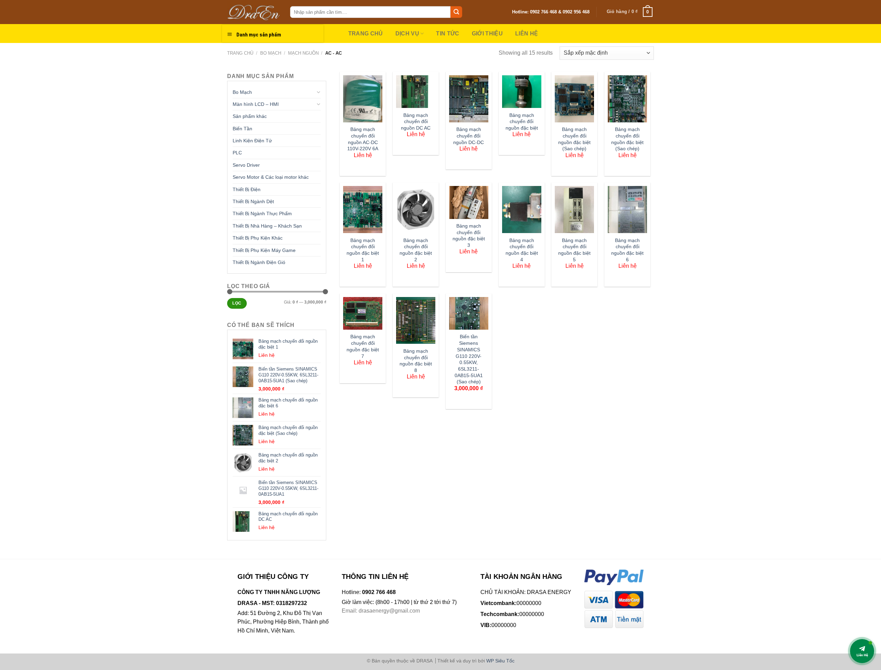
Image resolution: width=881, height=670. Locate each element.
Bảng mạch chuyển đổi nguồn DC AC (416, 121)
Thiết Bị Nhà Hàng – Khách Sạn (267, 226)
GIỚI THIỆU (487, 33)
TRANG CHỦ (365, 33)
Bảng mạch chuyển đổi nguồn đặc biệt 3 (469, 235)
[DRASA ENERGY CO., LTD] (253, 11)
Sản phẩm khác (250, 116)
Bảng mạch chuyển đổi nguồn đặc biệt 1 (363, 250)
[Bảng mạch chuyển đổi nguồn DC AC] (415, 91)
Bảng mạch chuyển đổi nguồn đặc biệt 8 (416, 360)
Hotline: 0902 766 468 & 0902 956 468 (551, 11)
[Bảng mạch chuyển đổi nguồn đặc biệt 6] (627, 209)
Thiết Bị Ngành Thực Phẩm (262, 213)
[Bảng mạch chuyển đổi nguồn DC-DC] (468, 98)
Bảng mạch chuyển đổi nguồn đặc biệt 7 (363, 346)
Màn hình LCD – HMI (256, 104)
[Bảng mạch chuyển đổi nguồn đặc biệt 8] (415, 320)
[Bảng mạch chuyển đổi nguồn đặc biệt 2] (415, 209)
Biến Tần (242, 128)
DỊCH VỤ (407, 33)
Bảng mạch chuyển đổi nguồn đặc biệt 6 (627, 250)
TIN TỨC (447, 33)
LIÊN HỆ (526, 33)
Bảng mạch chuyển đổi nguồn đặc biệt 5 (574, 250)
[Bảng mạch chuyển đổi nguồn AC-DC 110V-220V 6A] (362, 98)
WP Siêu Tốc (500, 660)
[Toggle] (318, 92)
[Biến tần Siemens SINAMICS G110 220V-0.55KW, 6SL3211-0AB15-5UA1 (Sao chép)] (468, 313)
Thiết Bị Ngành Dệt (253, 201)
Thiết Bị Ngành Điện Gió (259, 262)
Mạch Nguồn (303, 53)
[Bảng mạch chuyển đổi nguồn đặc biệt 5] (574, 209)
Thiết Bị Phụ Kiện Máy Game (264, 250)
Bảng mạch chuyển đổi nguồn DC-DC (468, 136)
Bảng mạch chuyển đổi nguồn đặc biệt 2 (416, 250)
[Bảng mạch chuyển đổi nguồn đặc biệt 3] (468, 202)
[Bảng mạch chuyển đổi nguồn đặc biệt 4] (521, 209)
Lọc (236, 303)
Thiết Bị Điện (247, 189)
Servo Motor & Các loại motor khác (271, 177)
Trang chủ (240, 53)
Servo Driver (246, 165)
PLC (237, 152)
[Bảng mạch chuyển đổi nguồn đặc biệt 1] (362, 209)
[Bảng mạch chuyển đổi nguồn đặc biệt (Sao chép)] (574, 98)
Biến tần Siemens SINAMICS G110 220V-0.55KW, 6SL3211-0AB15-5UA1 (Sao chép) (469, 359)
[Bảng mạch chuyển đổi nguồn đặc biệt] (521, 91)
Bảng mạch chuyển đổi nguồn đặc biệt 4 (522, 250)
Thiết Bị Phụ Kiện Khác (258, 238)
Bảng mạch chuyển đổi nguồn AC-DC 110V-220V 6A (362, 139)
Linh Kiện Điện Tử (252, 140)
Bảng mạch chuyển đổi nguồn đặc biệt (522, 121)
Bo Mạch (270, 53)
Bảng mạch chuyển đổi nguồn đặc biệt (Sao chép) (574, 139)
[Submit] (456, 12)
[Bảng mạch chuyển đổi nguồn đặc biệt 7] (362, 313)
